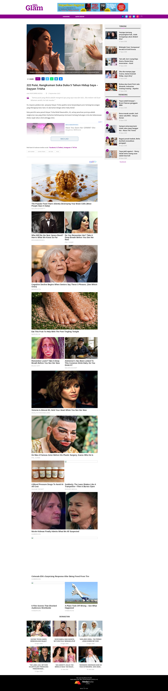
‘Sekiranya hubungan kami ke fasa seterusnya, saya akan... (90, 666)
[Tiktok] (137, 16)
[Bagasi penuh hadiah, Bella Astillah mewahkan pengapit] (111, 141)
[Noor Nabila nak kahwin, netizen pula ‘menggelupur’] (65, 629)
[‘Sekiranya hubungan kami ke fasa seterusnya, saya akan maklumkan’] (90, 654)
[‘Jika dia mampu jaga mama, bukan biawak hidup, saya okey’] (111, 74)
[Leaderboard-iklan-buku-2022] (92, 4)
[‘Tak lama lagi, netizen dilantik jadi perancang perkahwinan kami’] (39, 654)
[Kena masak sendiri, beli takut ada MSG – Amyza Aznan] (111, 116)
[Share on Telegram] (56, 78)
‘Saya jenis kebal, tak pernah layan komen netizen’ (90, 640)
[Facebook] (122, 16)
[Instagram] (130, 16)
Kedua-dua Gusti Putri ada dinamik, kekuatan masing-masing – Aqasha (129, 86)
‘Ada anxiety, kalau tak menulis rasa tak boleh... (64, 666)
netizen (51, 151)
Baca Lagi (64, 139)
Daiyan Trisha (41, 151)
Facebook (52, 147)
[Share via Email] (61, 78)
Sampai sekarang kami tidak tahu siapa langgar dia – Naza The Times (128, 128)
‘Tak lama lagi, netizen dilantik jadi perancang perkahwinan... (38, 667)
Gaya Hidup (79, 16)
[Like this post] (38, 78)
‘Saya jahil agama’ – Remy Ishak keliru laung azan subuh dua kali (129, 153)
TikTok (74, 147)
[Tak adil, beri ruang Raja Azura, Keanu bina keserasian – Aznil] (111, 62)
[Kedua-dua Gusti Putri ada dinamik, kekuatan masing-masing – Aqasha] (111, 87)
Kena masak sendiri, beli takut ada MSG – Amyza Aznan (128, 115)
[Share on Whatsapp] (51, 78)
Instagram (67, 147)
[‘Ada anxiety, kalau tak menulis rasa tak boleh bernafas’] (65, 654)
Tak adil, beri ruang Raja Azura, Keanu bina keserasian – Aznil (128, 61)
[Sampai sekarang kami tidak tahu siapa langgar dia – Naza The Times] (111, 129)
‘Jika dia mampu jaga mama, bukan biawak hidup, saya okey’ (127, 73)
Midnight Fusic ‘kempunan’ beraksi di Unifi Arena (129, 48)
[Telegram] (134, 16)
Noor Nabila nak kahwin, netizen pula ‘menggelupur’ (64, 640)
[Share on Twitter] (47, 78)
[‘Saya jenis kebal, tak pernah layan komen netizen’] (90, 629)
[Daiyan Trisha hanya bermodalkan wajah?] (39, 629)
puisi (57, 151)
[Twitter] (126, 16)
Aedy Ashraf (31, 151)
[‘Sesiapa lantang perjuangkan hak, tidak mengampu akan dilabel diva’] (111, 35)
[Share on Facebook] (43, 78)
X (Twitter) (59, 147)
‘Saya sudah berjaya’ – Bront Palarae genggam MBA (128, 103)
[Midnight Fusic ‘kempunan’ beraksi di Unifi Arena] (111, 50)
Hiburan (66, 16)
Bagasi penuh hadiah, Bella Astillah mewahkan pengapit (129, 141)
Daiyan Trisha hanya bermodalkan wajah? (38, 640)
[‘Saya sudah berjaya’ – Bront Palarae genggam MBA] (111, 104)
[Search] (141, 16)
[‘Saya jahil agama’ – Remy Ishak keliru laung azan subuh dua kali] (111, 154)
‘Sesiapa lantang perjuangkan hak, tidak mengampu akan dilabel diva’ (128, 35)
